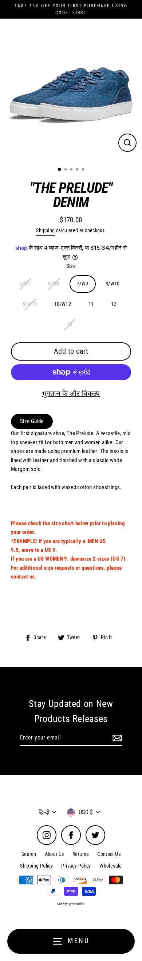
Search (28, 854)
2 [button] (66, 170)
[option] (71, 90)
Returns (80, 854)
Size (71, 266)
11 (91, 304)
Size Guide (32, 421)
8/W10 (113, 284)
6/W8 (54, 284)
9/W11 (30, 304)
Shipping (45, 230)
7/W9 (82, 284)
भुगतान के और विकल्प (71, 393)
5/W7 (25, 284)
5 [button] (84, 170)
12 (114, 304)
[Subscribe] (116, 738)
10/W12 (62, 304)
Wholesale (110, 866)
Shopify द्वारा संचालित (71, 904)
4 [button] (78, 170)
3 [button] (72, 170)
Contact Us (109, 854)
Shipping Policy (36, 866)
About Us (54, 854)
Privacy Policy (76, 866)
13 (69, 324)
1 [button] (60, 170)
